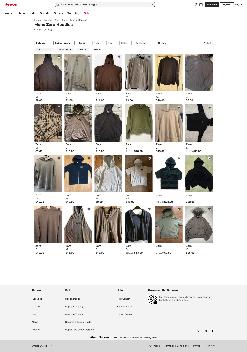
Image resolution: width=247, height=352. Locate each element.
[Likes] (195, 5)
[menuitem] (9, 13)
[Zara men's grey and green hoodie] (48, 173)
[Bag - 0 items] (201, 5)
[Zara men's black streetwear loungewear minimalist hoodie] (199, 123)
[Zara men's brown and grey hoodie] (199, 72)
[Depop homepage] (11, 4)
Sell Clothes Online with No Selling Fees (135, 337)
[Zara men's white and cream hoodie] (139, 173)
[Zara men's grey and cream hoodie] (78, 72)
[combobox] (105, 4)
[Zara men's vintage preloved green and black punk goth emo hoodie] (169, 173)
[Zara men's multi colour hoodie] (48, 123)
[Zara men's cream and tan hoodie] (139, 72)
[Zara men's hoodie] (108, 173)
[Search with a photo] (152, 4)
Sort (208, 43)
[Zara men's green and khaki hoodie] (139, 123)
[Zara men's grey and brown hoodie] (48, 224)
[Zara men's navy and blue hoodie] (139, 224)
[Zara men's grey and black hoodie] (199, 224)
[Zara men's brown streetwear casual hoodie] (108, 72)
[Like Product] (59, 57)
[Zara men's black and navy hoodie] (48, 72)
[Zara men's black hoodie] (108, 123)
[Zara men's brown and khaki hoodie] (78, 123)
